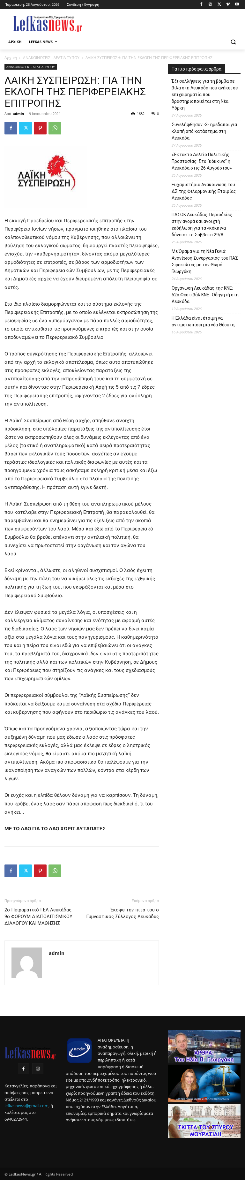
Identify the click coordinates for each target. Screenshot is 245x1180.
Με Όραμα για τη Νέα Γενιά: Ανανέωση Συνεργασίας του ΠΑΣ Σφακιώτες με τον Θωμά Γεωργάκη (205, 261)
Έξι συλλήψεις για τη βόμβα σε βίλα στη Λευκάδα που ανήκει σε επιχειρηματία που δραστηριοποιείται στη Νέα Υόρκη (205, 94)
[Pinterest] (40, 128)
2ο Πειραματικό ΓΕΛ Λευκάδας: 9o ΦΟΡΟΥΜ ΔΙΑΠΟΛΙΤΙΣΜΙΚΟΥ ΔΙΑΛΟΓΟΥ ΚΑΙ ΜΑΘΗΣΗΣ (38, 916)
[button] (233, 41)
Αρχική (10, 57)
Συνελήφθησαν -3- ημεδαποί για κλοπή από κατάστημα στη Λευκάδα (204, 131)
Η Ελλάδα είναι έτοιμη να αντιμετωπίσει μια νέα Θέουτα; (203, 321)
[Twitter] (219, 4)
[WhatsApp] (54, 128)
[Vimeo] (228, 4)
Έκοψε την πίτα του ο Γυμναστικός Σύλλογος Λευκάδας (122, 913)
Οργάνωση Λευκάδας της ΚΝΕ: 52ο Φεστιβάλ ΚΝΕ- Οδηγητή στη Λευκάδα (205, 294)
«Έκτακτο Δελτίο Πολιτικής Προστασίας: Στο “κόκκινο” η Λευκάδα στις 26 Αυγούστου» (202, 161)
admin (18, 113)
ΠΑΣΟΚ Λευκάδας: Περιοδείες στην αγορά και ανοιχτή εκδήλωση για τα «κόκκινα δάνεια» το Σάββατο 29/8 (202, 224)
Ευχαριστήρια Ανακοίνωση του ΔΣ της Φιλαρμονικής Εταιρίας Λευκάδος (204, 191)
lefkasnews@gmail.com (26, 1105)
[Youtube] (237, 4)
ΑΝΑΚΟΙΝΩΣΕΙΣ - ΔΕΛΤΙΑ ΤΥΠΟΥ (51, 57)
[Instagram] (210, 4)
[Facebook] (201, 4)
